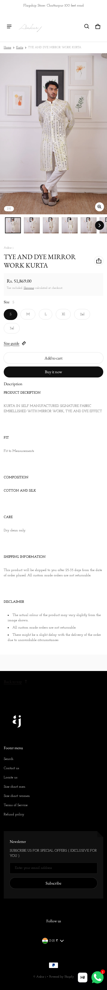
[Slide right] (99, 225)
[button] (86, 26)
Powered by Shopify (61, 976)
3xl (12, 328)
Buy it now (53, 371)
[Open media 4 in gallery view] (70, 225)
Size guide (11, 343)
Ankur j (41, 976)
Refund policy (14, 814)
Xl (63, 314)
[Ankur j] (30, 26)
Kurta (19, 47)
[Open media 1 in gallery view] (13, 225)
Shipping (29, 288)
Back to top (13, 681)
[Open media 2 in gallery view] (32, 225)
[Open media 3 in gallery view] (51, 225)
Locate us (10, 777)
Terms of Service (16, 805)
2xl (82, 314)
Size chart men (14, 787)
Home (7, 47)
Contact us (11, 768)
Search (8, 759)
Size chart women (17, 796)
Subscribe (53, 883)
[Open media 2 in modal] (53, 133)
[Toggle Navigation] (9, 26)
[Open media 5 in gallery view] (89, 225)
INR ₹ (53, 941)
